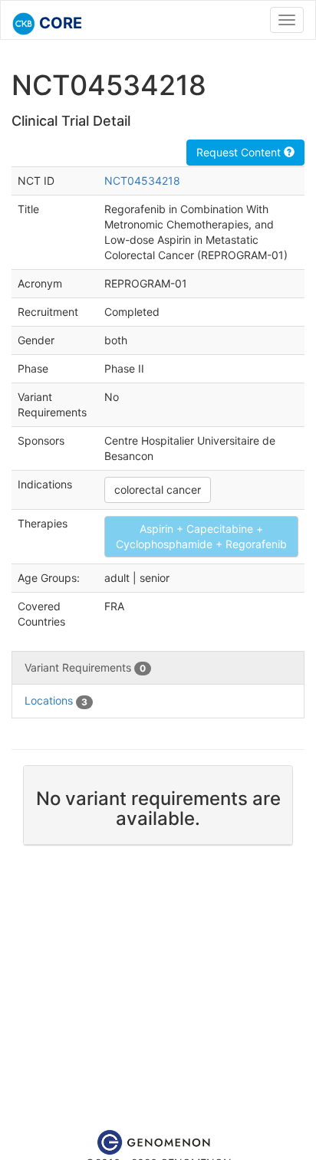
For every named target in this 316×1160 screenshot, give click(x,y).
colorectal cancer (157, 489)
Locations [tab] (56, 700)
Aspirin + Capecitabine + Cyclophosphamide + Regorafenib (201, 536)
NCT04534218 (142, 180)
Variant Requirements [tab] (85, 667)
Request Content (240, 152)
